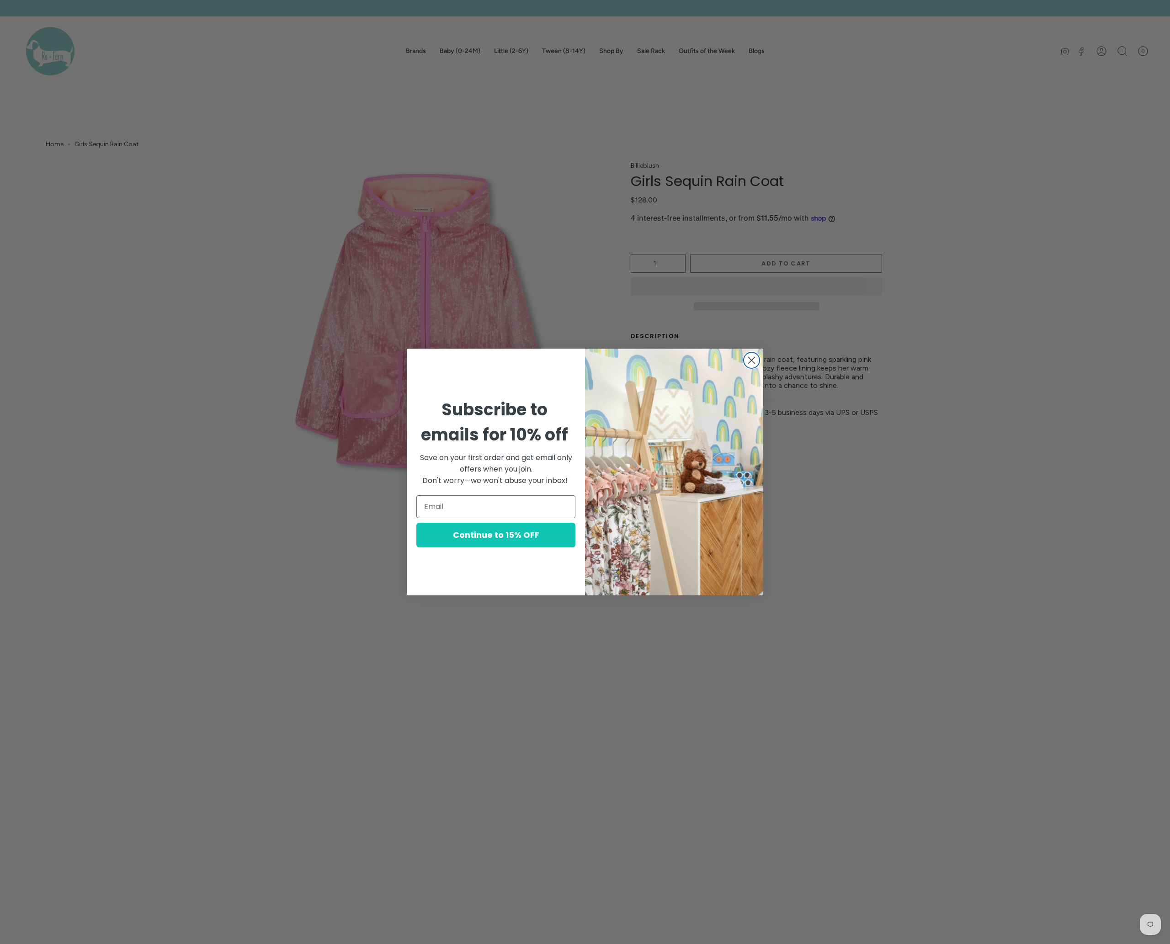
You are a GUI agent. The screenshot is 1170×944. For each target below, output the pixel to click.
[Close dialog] (752, 360)
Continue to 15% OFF (496, 535)
